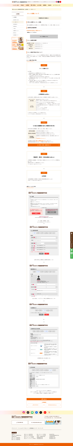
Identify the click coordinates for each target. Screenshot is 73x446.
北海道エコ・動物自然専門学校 (41, 436)
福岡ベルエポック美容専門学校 (28, 434)
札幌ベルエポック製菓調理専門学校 (16, 435)
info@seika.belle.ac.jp (37, 422)
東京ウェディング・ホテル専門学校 (29, 436)
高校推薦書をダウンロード (40, 138)
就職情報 (44, 5)
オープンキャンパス (56, 5)
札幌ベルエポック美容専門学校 (28, 435)
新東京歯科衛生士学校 (52, 438)
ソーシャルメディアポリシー (23, 428)
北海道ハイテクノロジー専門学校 (41, 435)
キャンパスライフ (49, 1)
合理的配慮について (32, 428)
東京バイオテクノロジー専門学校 (41, 434)
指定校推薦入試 (15, 24)
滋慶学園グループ (14, 434)
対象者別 (49, 5)
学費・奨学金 (33, 5)
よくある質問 (44, 1)
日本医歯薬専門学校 (52, 436)
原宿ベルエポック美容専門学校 (16, 437)
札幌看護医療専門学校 (40, 437)
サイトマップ (40, 428)
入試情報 (27, 5)
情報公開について (30, 1)
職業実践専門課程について (37, 1)
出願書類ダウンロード (16, 30)
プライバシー (14, 428)
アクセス (54, 1)
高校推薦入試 (15, 26)
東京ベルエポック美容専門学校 (16, 438)
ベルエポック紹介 (16, 5)
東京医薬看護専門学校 (40, 438)
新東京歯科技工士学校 (52, 437)
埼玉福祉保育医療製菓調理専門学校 (54, 435)
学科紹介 (22, 5)
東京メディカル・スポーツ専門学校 (29, 437)
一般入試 (14, 28)
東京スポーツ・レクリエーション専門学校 (30, 438)
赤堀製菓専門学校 (14, 436)
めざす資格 (39, 5)
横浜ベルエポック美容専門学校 (16, 439)
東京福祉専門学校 (51, 434)
